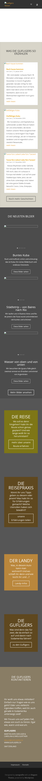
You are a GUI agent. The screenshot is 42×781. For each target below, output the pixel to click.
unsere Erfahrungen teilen (21, 518)
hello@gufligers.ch (13, 740)
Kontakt (25, 765)
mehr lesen (10, 101)
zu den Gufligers (21, 644)
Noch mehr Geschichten (21, 198)
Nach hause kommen (14, 69)
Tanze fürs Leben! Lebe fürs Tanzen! (20, 160)
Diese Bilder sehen (21, 271)
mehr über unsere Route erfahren (21, 444)
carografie (19, 775)
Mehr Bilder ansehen (21, 392)
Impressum (15, 765)
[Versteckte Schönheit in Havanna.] (21, 227)
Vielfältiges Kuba (13, 116)
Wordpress (29, 778)
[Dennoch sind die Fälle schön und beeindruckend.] (21, 333)
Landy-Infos (21, 583)
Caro (10, 71)
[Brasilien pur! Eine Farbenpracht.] (21, 278)
